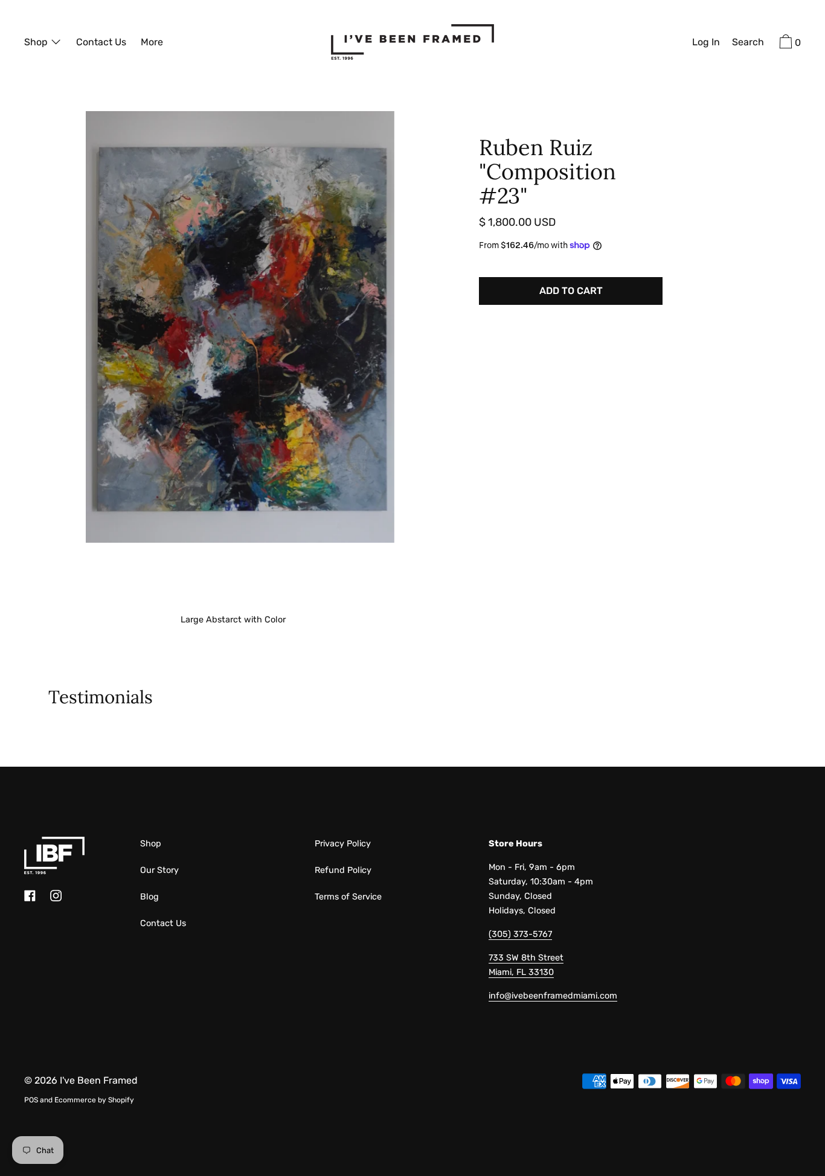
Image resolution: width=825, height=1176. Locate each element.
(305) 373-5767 (520, 934)
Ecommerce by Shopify (94, 1100)
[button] (748, 43)
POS (31, 1100)
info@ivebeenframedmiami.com (553, 996)
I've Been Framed (99, 1080)
